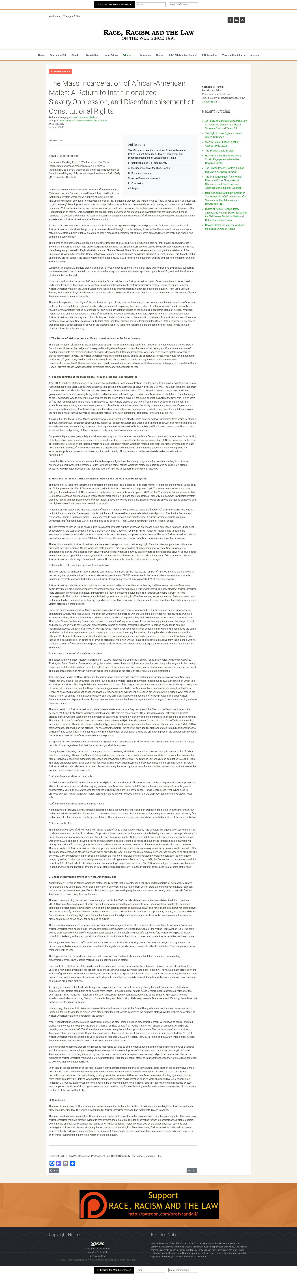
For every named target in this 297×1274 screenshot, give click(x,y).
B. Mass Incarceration (139, 173)
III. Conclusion (135, 183)
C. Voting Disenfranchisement (144, 178)
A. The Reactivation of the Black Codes (149, 168)
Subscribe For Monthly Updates (114, 4)
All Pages (133, 188)
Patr (59, 140)
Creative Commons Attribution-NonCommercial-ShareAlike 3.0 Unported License (97, 1259)
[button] (76, 55)
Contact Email (209, 101)
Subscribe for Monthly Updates (114, 1270)
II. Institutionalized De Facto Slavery (147, 162)
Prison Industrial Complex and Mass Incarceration (83, 120)
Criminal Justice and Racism (83, 117)
